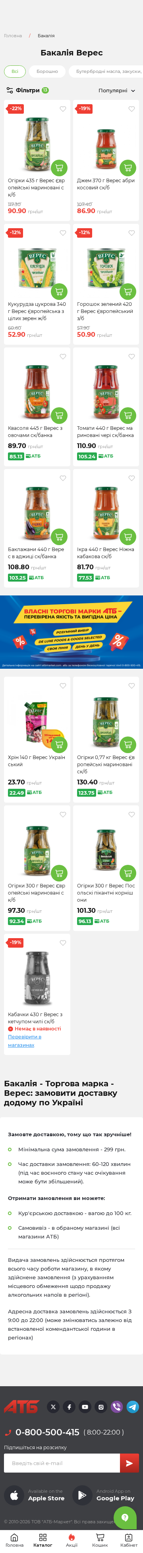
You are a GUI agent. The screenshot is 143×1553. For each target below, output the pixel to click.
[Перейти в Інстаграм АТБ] (101, 1406)
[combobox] (105, 90)
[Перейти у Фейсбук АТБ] (69, 1406)
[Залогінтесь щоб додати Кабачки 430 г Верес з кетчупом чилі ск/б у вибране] (63, 943)
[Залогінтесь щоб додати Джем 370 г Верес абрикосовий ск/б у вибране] (131, 109)
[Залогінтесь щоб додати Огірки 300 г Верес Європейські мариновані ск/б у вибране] (63, 814)
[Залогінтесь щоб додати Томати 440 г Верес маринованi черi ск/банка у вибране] (131, 356)
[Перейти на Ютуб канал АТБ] (85, 1406)
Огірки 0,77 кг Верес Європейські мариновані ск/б (106, 764)
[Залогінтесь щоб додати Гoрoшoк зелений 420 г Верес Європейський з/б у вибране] (131, 233)
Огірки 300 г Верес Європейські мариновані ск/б (36, 893)
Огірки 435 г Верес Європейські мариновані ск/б (36, 187)
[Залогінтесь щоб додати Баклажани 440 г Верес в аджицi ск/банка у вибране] (63, 478)
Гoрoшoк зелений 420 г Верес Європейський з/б (105, 311)
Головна (13, 35)
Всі (15, 71)
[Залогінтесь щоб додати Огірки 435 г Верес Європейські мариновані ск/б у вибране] (63, 109)
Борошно (47, 71)
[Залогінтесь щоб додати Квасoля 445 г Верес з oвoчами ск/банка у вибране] (63, 356)
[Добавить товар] (59, 168)
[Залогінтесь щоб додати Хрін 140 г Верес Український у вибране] (63, 686)
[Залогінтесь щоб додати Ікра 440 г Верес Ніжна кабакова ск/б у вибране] (131, 478)
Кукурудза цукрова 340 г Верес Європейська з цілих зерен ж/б (37, 311)
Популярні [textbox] (113, 90)
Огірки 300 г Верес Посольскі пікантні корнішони (106, 893)
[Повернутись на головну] (22, 1407)
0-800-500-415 (47, 1432)
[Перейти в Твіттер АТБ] (53, 1406)
